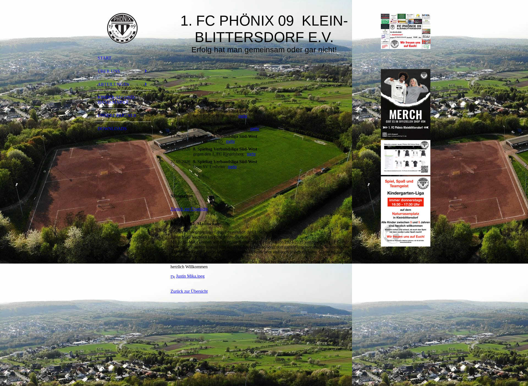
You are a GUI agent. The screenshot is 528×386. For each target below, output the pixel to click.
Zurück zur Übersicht (189, 209)
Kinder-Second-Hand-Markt (117, 100)
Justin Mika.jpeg (190, 276)
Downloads (112, 128)
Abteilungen (114, 84)
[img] (122, 28)
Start (104, 58)
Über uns (109, 71)
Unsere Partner (117, 115)
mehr (242, 116)
